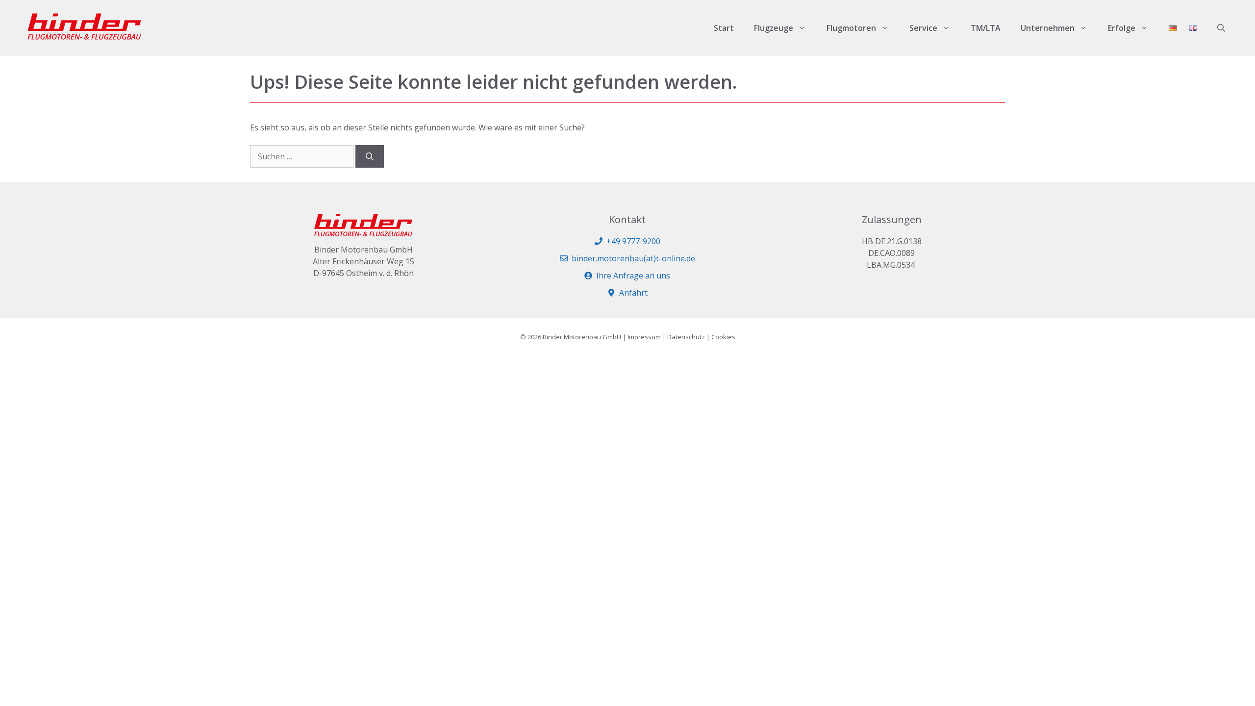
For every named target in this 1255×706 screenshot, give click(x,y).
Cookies (723, 336)
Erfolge (1121, 28)
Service (923, 28)
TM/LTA (986, 28)
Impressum (644, 336)
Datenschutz (686, 336)
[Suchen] (369, 156)
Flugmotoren (851, 28)
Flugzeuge (773, 28)
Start (724, 28)
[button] (1221, 28)
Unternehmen (1048, 28)
